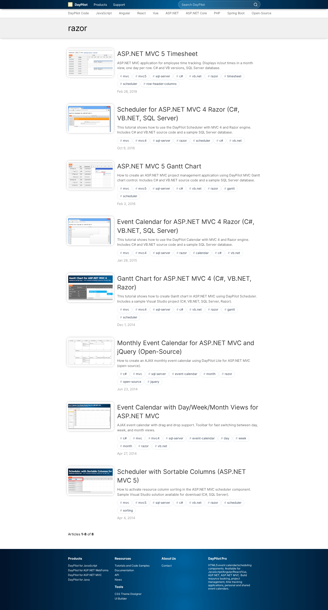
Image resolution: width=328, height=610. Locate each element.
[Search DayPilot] (255, 4)
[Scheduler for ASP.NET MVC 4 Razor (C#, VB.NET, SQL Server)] (90, 118)
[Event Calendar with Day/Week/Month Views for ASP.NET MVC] (90, 416)
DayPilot (81, 4)
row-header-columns (161, 84)
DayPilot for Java (79, 579)
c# (181, 76)
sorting (128, 510)
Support (119, 4)
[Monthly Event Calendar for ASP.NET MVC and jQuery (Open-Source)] (90, 352)
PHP (217, 13)
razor (214, 76)
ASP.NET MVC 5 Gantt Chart (159, 166)
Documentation (124, 570)
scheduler (130, 84)
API (117, 575)
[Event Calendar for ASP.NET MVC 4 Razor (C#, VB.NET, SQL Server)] (90, 230)
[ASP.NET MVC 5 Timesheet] (90, 62)
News (118, 579)
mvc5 (142, 76)
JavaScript (104, 13)
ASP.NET (172, 13)
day (226, 438)
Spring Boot (236, 13)
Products (100, 4)
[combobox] (215, 4)
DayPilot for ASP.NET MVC (85, 575)
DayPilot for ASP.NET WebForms (88, 570)
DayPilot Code (78, 13)
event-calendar (186, 374)
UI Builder (121, 598)
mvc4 (142, 140)
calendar (202, 253)
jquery (154, 381)
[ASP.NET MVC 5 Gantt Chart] (90, 175)
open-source (132, 381)
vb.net (196, 76)
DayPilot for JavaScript (82, 565)
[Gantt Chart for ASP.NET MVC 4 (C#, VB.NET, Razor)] (90, 287)
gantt (231, 188)
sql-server (163, 76)
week (242, 438)
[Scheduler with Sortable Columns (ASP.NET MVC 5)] (90, 480)
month (211, 374)
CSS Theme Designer (128, 594)
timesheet (234, 76)
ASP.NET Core (196, 13)
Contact (167, 565)
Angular (124, 13)
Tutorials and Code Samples (132, 565)
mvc (126, 76)
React (141, 13)
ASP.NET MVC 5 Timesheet (157, 53)
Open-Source (261, 13)
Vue (155, 13)
